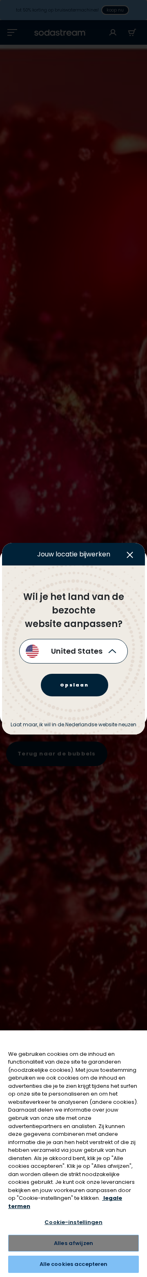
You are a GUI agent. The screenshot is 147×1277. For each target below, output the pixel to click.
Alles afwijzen (73, 1243)
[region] (73, 1153)
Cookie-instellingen (73, 1222)
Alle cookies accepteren (74, 1264)
